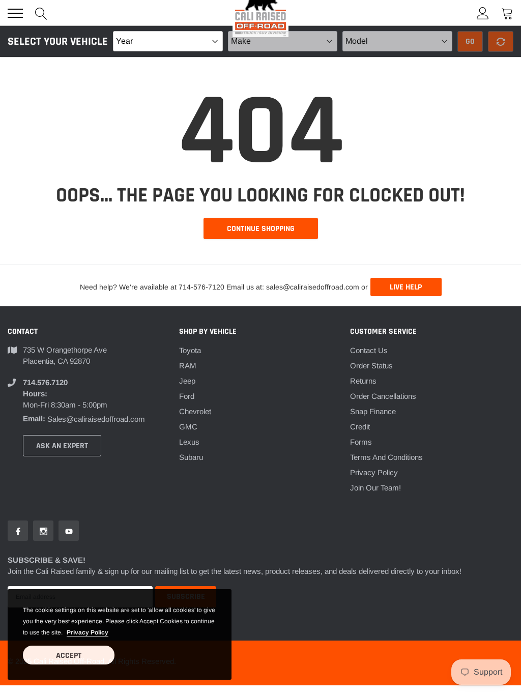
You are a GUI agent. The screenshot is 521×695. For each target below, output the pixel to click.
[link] (18, 530)
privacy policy (87, 632)
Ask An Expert (62, 446)
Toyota (190, 350)
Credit (360, 426)
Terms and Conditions (386, 457)
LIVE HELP (406, 287)
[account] (483, 13)
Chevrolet (195, 411)
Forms (361, 442)
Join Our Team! (375, 487)
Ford (186, 396)
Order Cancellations (383, 396)
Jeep (187, 381)
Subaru (191, 457)
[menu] (15, 13)
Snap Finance (373, 411)
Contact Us (369, 350)
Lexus (189, 442)
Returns (363, 381)
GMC (188, 426)
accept (68, 655)
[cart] (507, 13)
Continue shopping (261, 228)
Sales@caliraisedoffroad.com (96, 419)
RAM (187, 365)
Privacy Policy (374, 472)
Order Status (371, 365)
